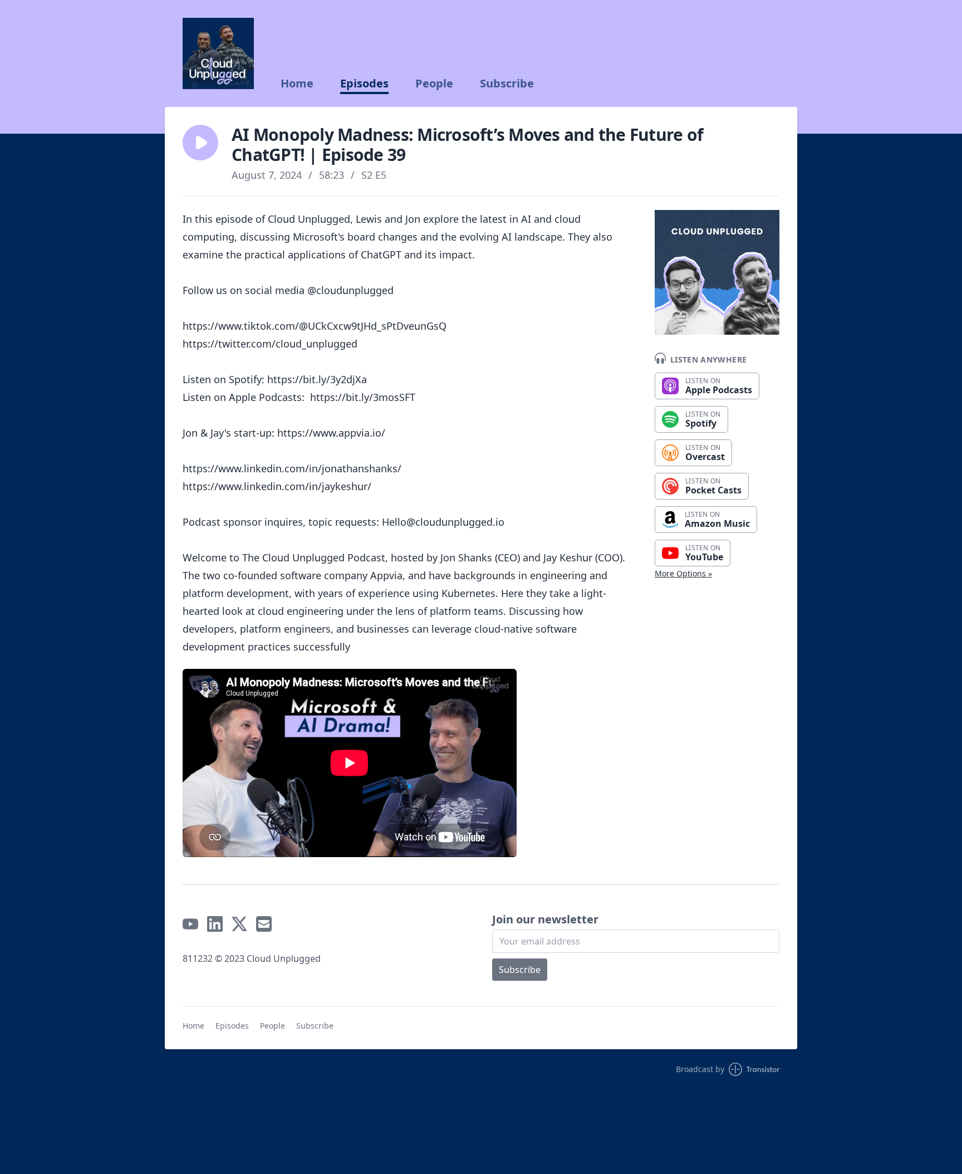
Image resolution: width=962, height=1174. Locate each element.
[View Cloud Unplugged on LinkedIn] (215, 924)
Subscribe (507, 83)
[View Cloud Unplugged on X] (239, 924)
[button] (200, 142)
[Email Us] (264, 924)
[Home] (218, 53)
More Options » (683, 573)
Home (297, 83)
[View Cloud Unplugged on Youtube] (190, 924)
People (434, 83)
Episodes (364, 83)
